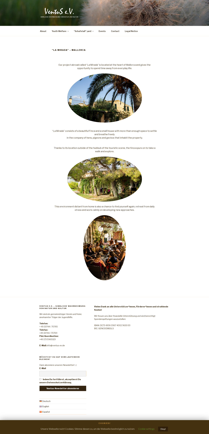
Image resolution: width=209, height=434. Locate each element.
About (43, 31)
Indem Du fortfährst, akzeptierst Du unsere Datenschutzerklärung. (60, 381)
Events (102, 31)
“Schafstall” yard (82, 31)
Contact (115, 31)
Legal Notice (131, 31)
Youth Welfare (59, 31)
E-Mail (42, 368)
